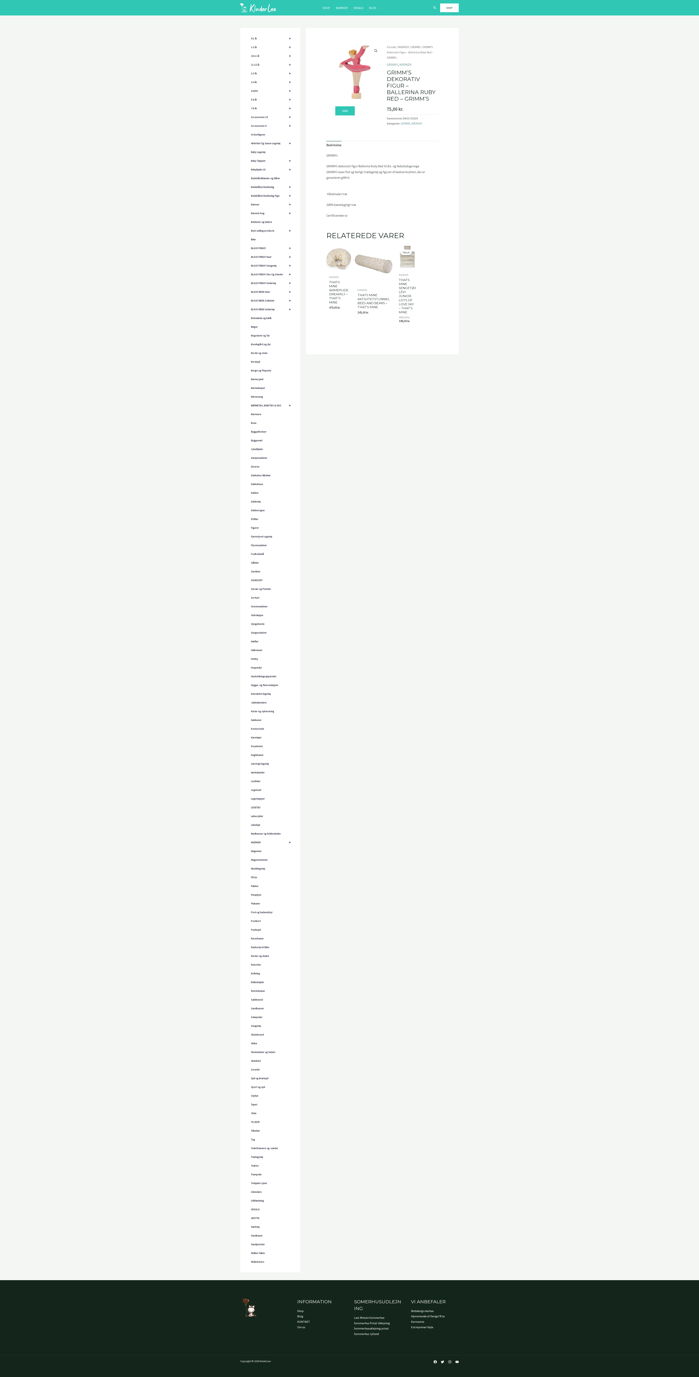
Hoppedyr (256, 667)
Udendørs (256, 1191)
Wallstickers (257, 1261)
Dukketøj (256, 501)
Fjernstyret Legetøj (261, 536)
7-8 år (271, 108)
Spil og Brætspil (259, 1078)
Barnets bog (271, 213)
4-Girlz (271, 90)
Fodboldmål (257, 554)
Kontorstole (257, 728)
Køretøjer (256, 737)
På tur (254, 877)
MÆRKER (341, 8)
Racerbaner (257, 938)
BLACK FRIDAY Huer (271, 257)
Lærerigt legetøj (260, 763)
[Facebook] (435, 1362)
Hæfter (254, 641)
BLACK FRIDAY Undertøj (271, 283)
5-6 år (271, 99)
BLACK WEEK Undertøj (271, 309)
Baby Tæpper (271, 160)
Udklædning (257, 1200)
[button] (435, 7)
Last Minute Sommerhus (369, 1317)
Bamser (271, 204)
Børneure (256, 414)
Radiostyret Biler (260, 947)
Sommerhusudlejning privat (371, 1328)
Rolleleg (255, 973)
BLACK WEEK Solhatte (271, 300)
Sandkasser (257, 1008)
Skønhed (256, 1060)
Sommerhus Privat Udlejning (372, 1323)
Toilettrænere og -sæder (264, 1148)
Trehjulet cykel (259, 1183)
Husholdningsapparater (264, 676)
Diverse (255, 466)
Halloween (256, 650)
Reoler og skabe (260, 956)
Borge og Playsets (261, 370)
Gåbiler (255, 562)
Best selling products (271, 230)
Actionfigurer (258, 134)
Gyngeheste (257, 624)
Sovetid (255, 1069)
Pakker (254, 886)
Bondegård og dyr (261, 344)
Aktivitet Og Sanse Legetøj (271, 143)
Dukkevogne (258, 510)
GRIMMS (415, 47)
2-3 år (271, 73)
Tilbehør (255, 1130)
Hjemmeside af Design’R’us (428, 1316)
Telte (253, 1113)
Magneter (256, 851)
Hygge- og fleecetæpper (264, 685)
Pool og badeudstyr (262, 912)
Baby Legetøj (258, 152)
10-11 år (271, 56)
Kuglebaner (257, 755)
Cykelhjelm (257, 449)
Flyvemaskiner (259, 545)
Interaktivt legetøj (261, 693)
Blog (372, 8)
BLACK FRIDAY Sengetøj (271, 265)
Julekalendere (259, 702)
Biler (253, 239)
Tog (253, 1139)
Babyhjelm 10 (271, 169)
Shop (326, 8)
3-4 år (271, 82)
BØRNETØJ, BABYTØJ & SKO (271, 405)
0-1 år (271, 38)
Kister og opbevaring (262, 711)
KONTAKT (303, 1321)
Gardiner (255, 571)
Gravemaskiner (259, 606)
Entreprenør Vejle (422, 1327)
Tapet (254, 1104)
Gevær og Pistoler (261, 589)
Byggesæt (256, 440)
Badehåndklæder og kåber (265, 178)
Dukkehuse (257, 484)
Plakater (255, 903)
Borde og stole (259, 353)
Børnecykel (257, 379)
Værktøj (255, 1226)
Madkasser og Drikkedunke (266, 833)
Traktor (255, 1165)
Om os (301, 1327)
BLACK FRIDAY (271, 248)
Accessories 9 (271, 125)
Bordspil (255, 361)
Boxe (253, 423)
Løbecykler (257, 816)
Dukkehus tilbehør (261, 475)
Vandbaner (257, 1235)
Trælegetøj (257, 1157)
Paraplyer (256, 894)
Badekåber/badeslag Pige (271, 195)
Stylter (254, 1095)
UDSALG (255, 1209)
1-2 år (271, 47)
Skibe (254, 1043)
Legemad (256, 790)
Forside (391, 47)
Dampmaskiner (259, 457)
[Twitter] (442, 1362)
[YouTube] (457, 1362)
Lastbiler (255, 781)
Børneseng (257, 396)
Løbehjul (255, 824)
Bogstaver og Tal (260, 335)
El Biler (254, 519)
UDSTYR (255, 1218)
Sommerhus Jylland (366, 1334)
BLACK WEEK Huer (271, 291)
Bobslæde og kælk (261, 318)
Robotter (256, 964)
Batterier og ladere (261, 222)
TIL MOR (255, 1122)
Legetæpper (258, 798)
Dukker (255, 492)
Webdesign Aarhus (422, 1311)
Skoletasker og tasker (263, 1052)
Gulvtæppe (257, 615)
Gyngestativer (259, 632)
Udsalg (358, 8)
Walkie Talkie (258, 1253)
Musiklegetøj (258, 868)
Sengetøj (256, 1025)
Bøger (254, 326)
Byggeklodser (258, 431)
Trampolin (256, 1174)
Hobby (254, 658)
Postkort (256, 921)
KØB (345, 111)
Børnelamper (258, 388)
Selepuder (256, 1017)
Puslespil (256, 929)
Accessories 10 (271, 117)
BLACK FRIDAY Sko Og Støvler (271, 274)
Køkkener (256, 720)
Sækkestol (257, 999)
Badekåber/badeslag (271, 187)
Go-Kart (255, 597)
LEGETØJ (255, 807)
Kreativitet (257, 746)
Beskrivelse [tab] (333, 145)
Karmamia (417, 1321)
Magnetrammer (259, 859)
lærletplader (258, 772)
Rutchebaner (258, 991)
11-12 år (271, 64)
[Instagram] (449, 1362)
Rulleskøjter (257, 982)
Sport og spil (258, 1087)
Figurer (255, 527)
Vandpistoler (258, 1244)
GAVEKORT (257, 580)
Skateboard (257, 1034)
